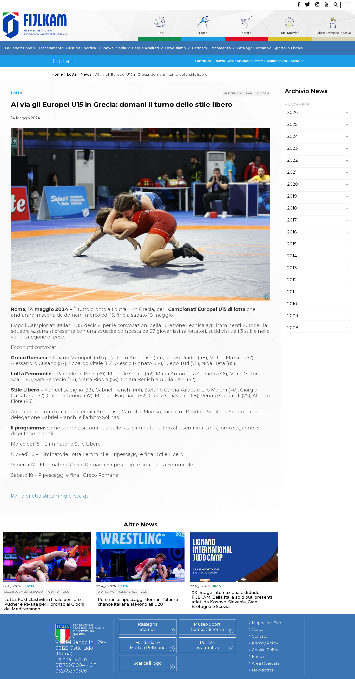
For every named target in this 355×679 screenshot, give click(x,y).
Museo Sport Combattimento (207, 627)
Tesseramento (51, 48)
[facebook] (298, 5)
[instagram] (317, 5)
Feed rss (260, 656)
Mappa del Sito (266, 622)
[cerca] (336, 5)
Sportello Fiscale (288, 48)
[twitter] (307, 5)
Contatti (259, 636)
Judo (160, 33)
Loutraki (262, 93)
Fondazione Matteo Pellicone (148, 645)
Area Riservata (266, 663)
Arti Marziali (290, 33)
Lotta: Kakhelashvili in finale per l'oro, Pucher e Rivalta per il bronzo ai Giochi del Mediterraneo (44, 604)
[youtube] (326, 5)
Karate (246, 33)
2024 (249, 93)
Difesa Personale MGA (333, 33)
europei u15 (233, 93)
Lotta (203, 33)
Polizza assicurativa (207, 645)
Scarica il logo (148, 663)
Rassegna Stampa (147, 627)
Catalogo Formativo (254, 48)
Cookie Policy (265, 649)
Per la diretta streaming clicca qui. (51, 496)
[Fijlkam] (35, 25)
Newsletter (262, 670)
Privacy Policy (265, 643)
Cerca (257, 629)
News (108, 48)
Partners (199, 48)
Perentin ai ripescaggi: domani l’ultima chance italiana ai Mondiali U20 (138, 602)
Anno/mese (297, 104)
